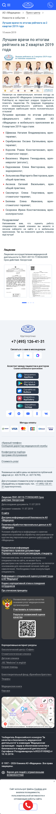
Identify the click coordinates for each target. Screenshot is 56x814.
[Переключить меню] (9, 5)
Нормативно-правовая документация (21, 550)
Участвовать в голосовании (27, 609)
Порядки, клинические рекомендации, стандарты (27, 553)
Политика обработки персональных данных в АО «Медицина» (26, 526)
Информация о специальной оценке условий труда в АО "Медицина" (27, 577)
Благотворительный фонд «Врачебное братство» (27, 674)
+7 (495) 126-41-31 (28, 341)
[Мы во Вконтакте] (46, 414)
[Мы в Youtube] (28, 414)
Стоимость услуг (10, 461)
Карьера (6, 690)
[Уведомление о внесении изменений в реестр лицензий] (15, 281)
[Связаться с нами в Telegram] (18, 355)
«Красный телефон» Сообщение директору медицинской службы (24, 444)
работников (43, 537)
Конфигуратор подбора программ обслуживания (14, 454)
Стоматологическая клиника (16, 653)
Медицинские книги (12, 686)
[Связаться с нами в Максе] (38, 355)
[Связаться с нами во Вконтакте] (28, 355)
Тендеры (6, 678)
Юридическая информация (15, 547)
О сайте (5, 513)
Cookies (38, 789)
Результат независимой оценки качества (29, 616)
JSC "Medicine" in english (14, 662)
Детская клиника (10, 658)
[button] (4, 5)
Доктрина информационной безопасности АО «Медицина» (25, 519)
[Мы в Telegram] (10, 414)
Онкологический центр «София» (18, 649)
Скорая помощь (10, 667)
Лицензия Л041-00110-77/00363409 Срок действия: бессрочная (23, 498)
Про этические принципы (14, 590)
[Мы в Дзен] (19, 414)
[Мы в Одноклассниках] (37, 414)
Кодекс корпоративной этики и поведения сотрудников (23, 584)
